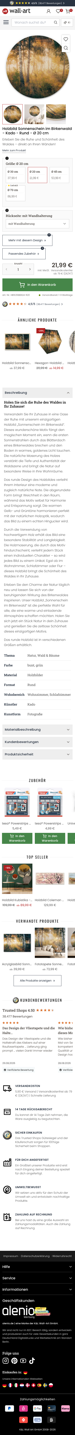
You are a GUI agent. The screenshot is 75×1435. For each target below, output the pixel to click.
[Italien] (16, 1385)
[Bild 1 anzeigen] (12, 114)
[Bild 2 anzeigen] (34, 114)
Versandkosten (27, 1086)
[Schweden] (45, 1385)
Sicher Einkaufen (28, 1133)
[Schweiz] (33, 1385)
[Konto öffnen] (48, 11)
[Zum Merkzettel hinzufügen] (66, 39)
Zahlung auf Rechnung (33, 1214)
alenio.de (8, 1323)
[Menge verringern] (6, 269)
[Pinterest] (14, 1361)
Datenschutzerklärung (35, 1256)
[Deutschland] (4, 1385)
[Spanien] (39, 1385)
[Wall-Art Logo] (16, 11)
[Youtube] (23, 1361)
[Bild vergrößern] (66, 48)
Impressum (10, 1256)
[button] (37, 67)
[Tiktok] (32, 1361)
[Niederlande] (22, 1385)
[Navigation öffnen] (6, 22)
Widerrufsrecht (62, 1256)
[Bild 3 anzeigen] (56, 114)
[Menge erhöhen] (30, 269)
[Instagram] (5, 1361)
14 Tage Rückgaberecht (33, 1109)
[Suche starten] (55, 23)
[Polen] (51, 1385)
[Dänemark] (28, 1385)
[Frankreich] (10, 1385)
